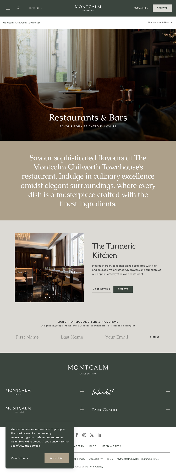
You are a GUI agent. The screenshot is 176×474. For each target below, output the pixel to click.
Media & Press (111, 446)
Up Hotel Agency (88, 466)
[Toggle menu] (8, 8)
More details (101, 289)
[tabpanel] (49, 267)
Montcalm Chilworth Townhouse (22, 22)
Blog (92, 446)
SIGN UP (155, 337)
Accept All (56, 458)
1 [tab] (45, 297)
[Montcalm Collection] (88, 8)
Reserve (162, 8)
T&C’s (110, 458)
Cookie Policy (78, 458)
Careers (78, 446)
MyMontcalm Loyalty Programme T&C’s (138, 458)
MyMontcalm (141, 8)
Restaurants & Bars (158, 22)
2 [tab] (49, 297)
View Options (19, 458)
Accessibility (96, 458)
